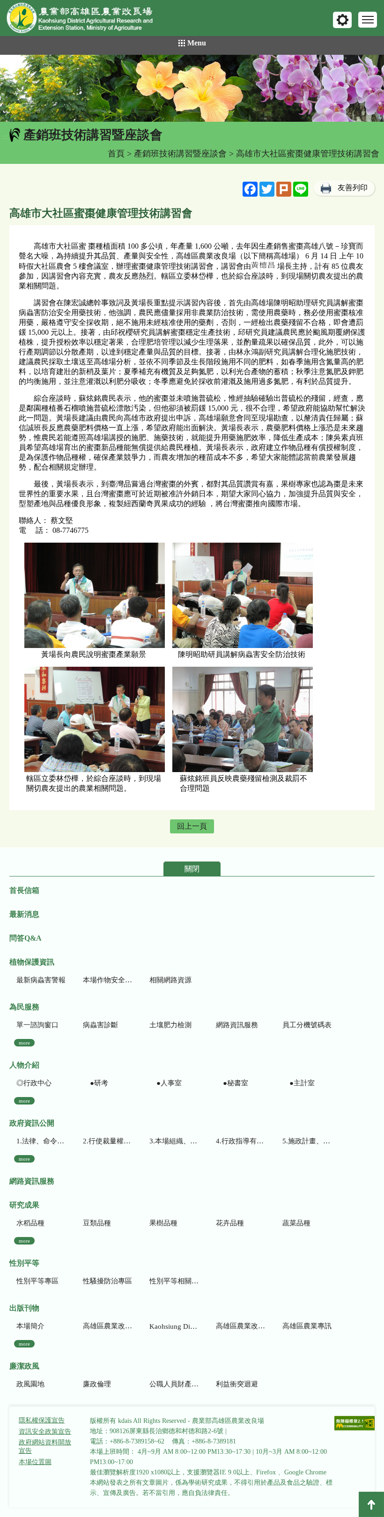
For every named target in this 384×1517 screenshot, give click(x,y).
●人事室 (165, 1083)
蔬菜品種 (296, 1223)
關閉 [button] (192, 869)
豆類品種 (97, 1223)
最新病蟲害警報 (41, 980)
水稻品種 (30, 1223)
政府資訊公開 (31, 1123)
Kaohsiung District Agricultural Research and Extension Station (174, 1326)
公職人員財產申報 (174, 1384)
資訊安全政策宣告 (45, 1431)
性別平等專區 (37, 1281)
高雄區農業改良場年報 (240, 1326)
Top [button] (371, 1504)
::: (5, 136)
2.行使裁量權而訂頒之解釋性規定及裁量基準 (107, 1141)
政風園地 (30, 1384)
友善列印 (353, 187)
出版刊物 (24, 1308)
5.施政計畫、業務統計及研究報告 (307, 1141)
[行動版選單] (367, 20)
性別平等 (24, 1263)
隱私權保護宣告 (42, 1420)
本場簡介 (30, 1326)
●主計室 (298, 1083)
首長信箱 (24, 890)
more (24, 1043)
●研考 (95, 1083)
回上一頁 (192, 826)
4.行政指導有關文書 (240, 1141)
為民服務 (24, 1007)
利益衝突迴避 (237, 1384)
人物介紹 (24, 1065)
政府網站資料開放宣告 (45, 1446)
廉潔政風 (24, 1366)
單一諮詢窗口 (37, 1025)
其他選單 (342, 20)
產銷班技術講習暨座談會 (180, 153)
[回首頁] (86, 20)
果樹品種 (163, 1223)
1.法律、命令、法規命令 (41, 1141)
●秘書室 (232, 1083)
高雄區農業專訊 (307, 1326)
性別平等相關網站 (174, 1281)
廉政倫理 (97, 1384)
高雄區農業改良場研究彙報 (107, 1326)
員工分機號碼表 (307, 1025)
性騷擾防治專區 (107, 1281)
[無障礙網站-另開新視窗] (355, 1424)
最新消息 (24, 914)
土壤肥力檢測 (170, 1025)
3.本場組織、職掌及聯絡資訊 (174, 1141)
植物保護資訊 (31, 962)
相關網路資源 (170, 980)
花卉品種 (230, 1223)
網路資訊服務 (237, 1025)
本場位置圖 (35, 1461)
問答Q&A (25, 938)
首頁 (116, 153)
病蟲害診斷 (100, 1025)
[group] (192, 88)
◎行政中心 (34, 1083)
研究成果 (24, 1205)
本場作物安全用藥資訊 (107, 980)
